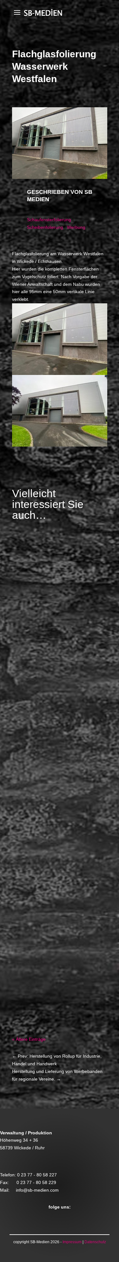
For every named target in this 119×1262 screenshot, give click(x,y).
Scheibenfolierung (45, 227)
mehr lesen (29, 706)
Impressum (72, 1242)
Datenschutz (95, 1242)
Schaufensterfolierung (49, 219)
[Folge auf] (30, 1219)
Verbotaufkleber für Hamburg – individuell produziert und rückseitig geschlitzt (58, 930)
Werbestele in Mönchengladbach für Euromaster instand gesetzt (58, 770)
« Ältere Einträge (29, 1039)
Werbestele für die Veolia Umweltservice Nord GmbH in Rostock (57, 617)
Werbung (76, 227)
